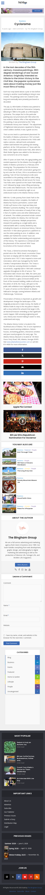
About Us (7, 801)
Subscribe (7, 808)
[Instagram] (7, 877)
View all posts (22, 565)
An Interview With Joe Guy (25, 780)
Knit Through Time (24, 452)
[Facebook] (19, 877)
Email (6, 615)
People (34, 450)
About (27, 891)
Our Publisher (9, 812)
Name (6, 605)
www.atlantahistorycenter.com (18, 342)
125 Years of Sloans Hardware (25, 464)
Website (6, 625)
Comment (7, 583)
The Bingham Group (35, 29)
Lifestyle (27, 469)
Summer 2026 (10, 843)
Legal (6, 827)
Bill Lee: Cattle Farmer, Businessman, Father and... (25, 758)
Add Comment (18, 29)
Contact (33, 891)
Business (22, 21)
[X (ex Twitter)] (13, 877)
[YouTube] (25, 877)
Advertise (7, 804)
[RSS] (37, 877)
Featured (27, 450)
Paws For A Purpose (25, 508)
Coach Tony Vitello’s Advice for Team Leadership (25, 769)
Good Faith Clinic (24, 498)
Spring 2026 (14, 848)
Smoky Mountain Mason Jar (27, 481)
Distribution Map (10, 823)
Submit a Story (9, 819)
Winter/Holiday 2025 (17, 855)
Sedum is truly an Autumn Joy (24, 743)
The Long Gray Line (24, 471)
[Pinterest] (31, 877)
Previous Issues (10, 816)
